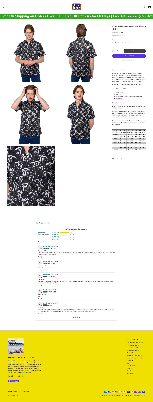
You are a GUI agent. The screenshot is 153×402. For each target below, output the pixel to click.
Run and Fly (15, 395)
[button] (40, 223)
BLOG (128, 363)
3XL (130, 43)
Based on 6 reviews (43, 234)
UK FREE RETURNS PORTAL (135, 343)
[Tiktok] (16, 376)
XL (123, 43)
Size (113, 40)
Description (115, 70)
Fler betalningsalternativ (129, 60)
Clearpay (129, 368)
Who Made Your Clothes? (134, 358)
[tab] (116, 70)
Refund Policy (111, 395)
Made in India (119, 98)
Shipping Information (133, 350)
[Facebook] (9, 376)
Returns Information (133, 345)
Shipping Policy (119, 395)
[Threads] (23, 376)
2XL (126, 43)
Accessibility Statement (139, 395)
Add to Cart (134, 51)
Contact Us (130, 361)
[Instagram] (12, 376)
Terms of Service (128, 395)
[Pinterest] (19, 376)
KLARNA (129, 371)
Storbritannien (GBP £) (13, 391)
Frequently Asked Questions (135, 355)
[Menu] (3, 7)
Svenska (26, 391)
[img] (47, 246)
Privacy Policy (103, 395)
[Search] (145, 7)
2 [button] (75, 317)
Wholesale (130, 373)
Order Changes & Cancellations (136, 348)
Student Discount (132, 353)
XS (113, 43)
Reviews (123, 70)
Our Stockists (131, 366)
